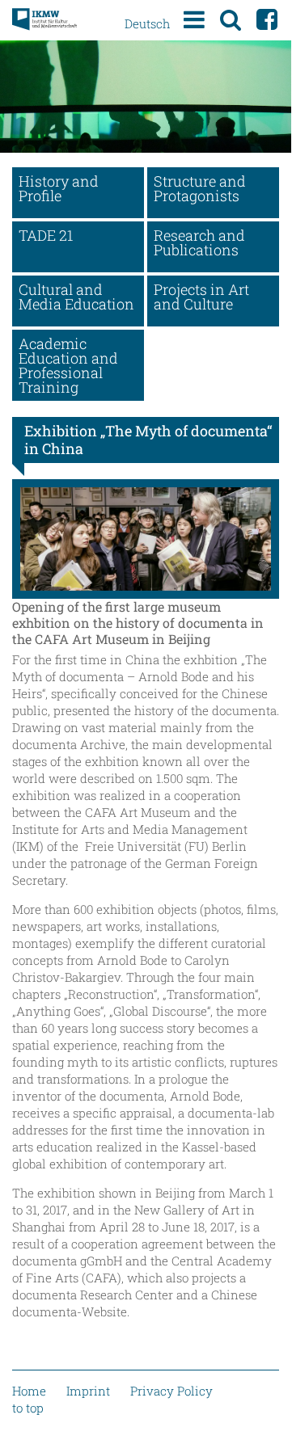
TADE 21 (46, 235)
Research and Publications (199, 242)
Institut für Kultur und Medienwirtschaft (44, 20)
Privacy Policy (171, 1391)
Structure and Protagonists (200, 188)
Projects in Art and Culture (201, 297)
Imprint (88, 1391)
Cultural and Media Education (76, 297)
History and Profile (59, 188)
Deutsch (147, 23)
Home (29, 1391)
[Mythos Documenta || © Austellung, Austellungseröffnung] (145, 539)
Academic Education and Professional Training (68, 365)
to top (28, 1408)
